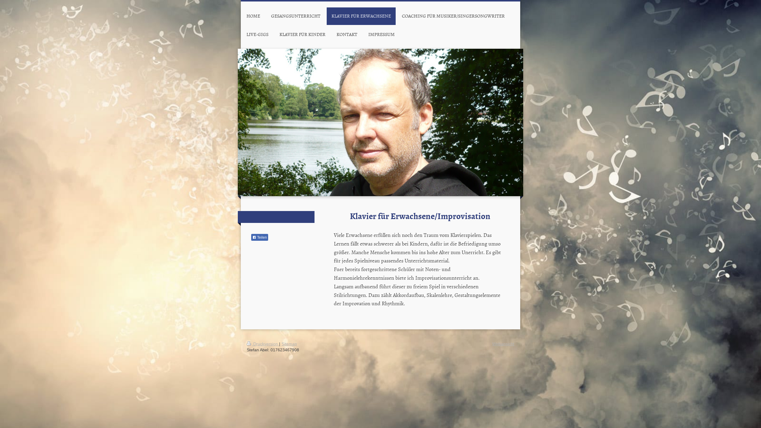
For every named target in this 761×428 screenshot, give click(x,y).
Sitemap (289, 344)
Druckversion (265, 344)
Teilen (261, 237)
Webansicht (503, 344)
